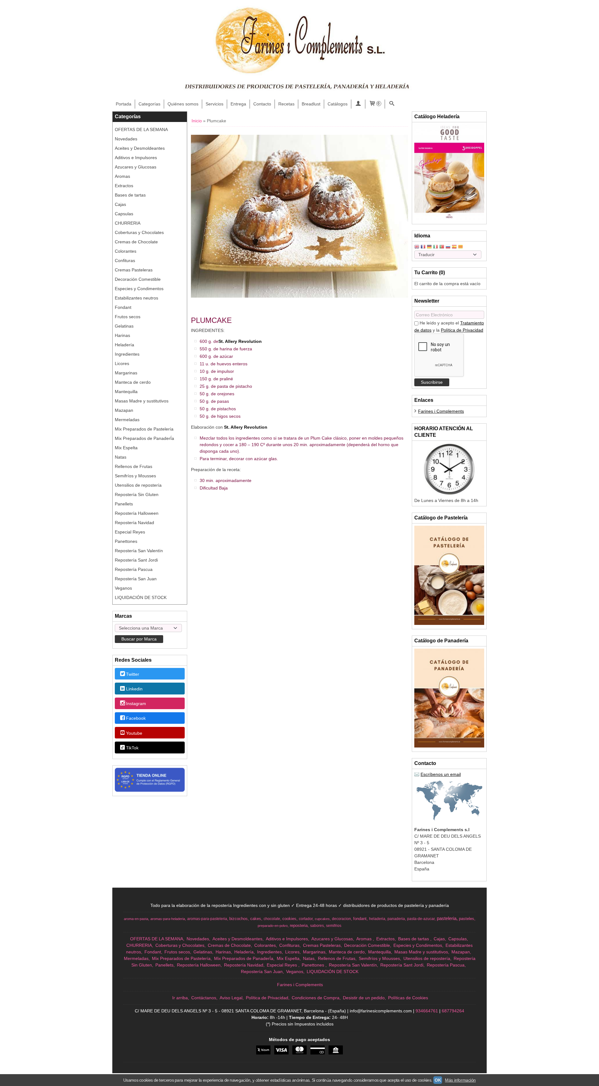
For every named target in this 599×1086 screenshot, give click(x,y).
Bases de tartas (130, 194)
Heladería (124, 344)
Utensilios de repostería (138, 485)
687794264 (453, 1010)
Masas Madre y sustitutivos (141, 400)
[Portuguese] (441, 247)
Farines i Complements (441, 411)
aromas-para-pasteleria (207, 919)
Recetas (286, 103)
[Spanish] (454, 247)
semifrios (333, 925)
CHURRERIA (127, 223)
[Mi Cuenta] (358, 104)
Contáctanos (203, 997)
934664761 (427, 1010)
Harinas (122, 335)
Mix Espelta (126, 447)
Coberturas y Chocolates (139, 232)
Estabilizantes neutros (136, 297)
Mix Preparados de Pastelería (144, 428)
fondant (360, 918)
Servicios (214, 103)
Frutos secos (127, 316)
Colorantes (125, 251)
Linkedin (134, 688)
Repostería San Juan (136, 578)
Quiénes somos (183, 103)
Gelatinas (124, 326)
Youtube (134, 733)
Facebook (136, 718)
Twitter (132, 674)
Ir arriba (180, 997)
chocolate (272, 919)
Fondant (123, 307)
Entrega (238, 103)
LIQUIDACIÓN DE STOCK (141, 597)
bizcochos (238, 918)
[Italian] (435, 247)
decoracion (341, 919)
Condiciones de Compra (315, 997)
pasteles (466, 918)
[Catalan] (461, 247)
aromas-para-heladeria (167, 919)
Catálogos (338, 103)
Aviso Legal (231, 997)
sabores (317, 925)
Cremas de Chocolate (136, 241)
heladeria (377, 919)
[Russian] (448, 247)
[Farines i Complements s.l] (299, 50)
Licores (122, 363)
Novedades (126, 138)
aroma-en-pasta (136, 919)
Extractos (124, 185)
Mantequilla (126, 391)
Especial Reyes (130, 531)
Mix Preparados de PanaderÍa (144, 438)
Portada (123, 103)
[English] (416, 247)
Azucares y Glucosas (135, 166)
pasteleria (446, 918)
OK (438, 1080)
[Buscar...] (392, 104)
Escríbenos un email (441, 774)
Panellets (124, 503)
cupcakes (322, 919)
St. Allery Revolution (240, 341)
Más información (460, 1080)
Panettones (126, 541)
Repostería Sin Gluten (136, 494)
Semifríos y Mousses (135, 475)
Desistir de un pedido (364, 997)
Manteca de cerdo (133, 382)
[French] (423, 247)
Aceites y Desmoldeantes (140, 148)
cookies (289, 918)
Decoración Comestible (138, 279)
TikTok (132, 747)
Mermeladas (127, 419)
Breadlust (311, 103)
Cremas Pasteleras (134, 269)
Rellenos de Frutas (133, 466)
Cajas (120, 204)
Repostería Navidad (134, 522)
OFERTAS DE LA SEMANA (141, 129)
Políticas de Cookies (408, 997)
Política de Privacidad (462, 330)
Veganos (123, 588)
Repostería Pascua (134, 569)
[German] (429, 247)
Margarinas (126, 372)
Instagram (136, 703)
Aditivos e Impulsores (136, 157)
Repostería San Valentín (139, 550)
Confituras (125, 260)
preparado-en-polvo (273, 926)
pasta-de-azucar (421, 919)
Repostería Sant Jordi (136, 560)
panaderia (396, 919)
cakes (255, 918)
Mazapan (124, 410)
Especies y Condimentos (139, 288)
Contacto (262, 103)
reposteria (299, 925)
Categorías (149, 103)
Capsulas (124, 213)
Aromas (122, 176)
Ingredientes (127, 354)
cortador (306, 919)
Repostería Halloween (136, 513)
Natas (120, 457)
